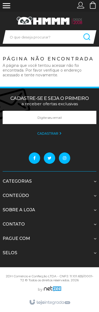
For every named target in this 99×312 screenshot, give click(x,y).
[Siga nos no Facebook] (34, 158)
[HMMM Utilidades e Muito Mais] (50, 21)
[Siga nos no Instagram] (64, 158)
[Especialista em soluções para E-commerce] (52, 289)
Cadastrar (48, 133)
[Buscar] (86, 37)
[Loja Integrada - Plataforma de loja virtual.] (49, 302)
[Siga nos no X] (49, 158)
